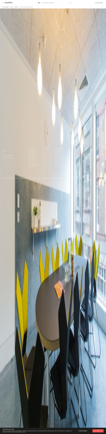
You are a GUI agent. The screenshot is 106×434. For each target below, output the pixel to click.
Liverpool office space (32, 153)
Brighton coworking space (59, 159)
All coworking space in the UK (59, 167)
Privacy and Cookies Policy (20, 178)
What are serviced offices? (8, 155)
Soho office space (31, 156)
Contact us (4, 151)
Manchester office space (33, 157)
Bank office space (31, 151)
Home (3, 149)
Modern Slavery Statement (33, 178)
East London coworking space (60, 164)
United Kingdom (5, 7)
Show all (40, 37)
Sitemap (4, 159)
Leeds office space (31, 162)
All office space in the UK (32, 165)
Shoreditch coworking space (59, 156)
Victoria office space (32, 154)
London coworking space (59, 148)
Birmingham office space (33, 161)
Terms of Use (50, 178)
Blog (3, 153)
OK (98, 431)
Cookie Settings (43, 178)
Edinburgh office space (32, 159)
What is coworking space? (8, 157)
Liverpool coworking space (59, 161)
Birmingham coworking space (60, 157)
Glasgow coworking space (59, 153)
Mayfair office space (32, 149)
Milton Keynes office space (33, 164)
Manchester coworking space (59, 149)
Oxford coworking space (58, 162)
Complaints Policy (57, 178)
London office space (32, 148)
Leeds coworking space (58, 154)
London (11, 7)
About (63, 178)
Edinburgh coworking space (59, 151)
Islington (16, 7)
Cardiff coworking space (59, 165)
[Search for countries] (39, 2)
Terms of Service (10, 178)
